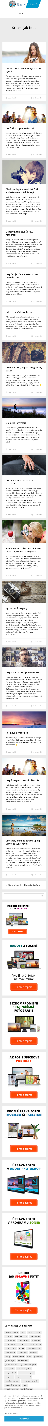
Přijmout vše (24, 1419)
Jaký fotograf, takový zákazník (22, 780)
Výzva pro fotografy (17, 608)
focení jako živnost (21, 1336)
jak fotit (29, 1357)
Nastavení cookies (11, 1413)
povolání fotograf (26, 1389)
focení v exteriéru (11, 1344)
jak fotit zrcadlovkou (12, 1365)
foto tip (8, 1357)
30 (37, 752)
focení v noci (23, 1344)
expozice (30, 1332)
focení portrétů (10, 1340)
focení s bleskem (23, 1340)
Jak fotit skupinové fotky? (20, 128)
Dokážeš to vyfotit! (16, 422)
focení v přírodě (35, 1344)
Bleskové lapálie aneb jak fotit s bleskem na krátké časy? (22, 191)
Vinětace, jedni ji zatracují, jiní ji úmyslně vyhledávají (23, 842)
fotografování (22, 1353)
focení (38, 1332)
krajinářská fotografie (12, 1381)
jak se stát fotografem (24, 1369)
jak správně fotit (11, 1373)
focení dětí (9, 1336)
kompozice (9, 1377)
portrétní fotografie (12, 1389)
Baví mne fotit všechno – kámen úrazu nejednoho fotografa (23, 550)
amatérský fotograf (12, 1332)
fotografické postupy (33, 1349)
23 (37, 155)
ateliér (23, 1332)
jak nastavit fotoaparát (28, 1365)
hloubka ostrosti (18, 1357)
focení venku (36, 1340)
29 (37, 98)
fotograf (21, 1349)
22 (37, 301)
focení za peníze (11, 1349)
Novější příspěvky (33, 885)
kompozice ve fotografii (23, 1377)
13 (37, 264)
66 (37, 642)
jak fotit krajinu (10, 1361)
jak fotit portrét (22, 1361)
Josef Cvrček (12, 98)
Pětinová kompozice (17, 732)
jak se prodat (10, 1369)
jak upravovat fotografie (26, 1373)
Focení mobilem (35, 1336)
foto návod (33, 1353)
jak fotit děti (38, 1357)
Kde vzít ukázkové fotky (19, 312)
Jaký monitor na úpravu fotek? (22, 672)
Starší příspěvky (14, 885)
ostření (25, 1385)
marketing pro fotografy (30, 1381)
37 (37, 706)
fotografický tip (10, 1353)
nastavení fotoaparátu (13, 1385)
